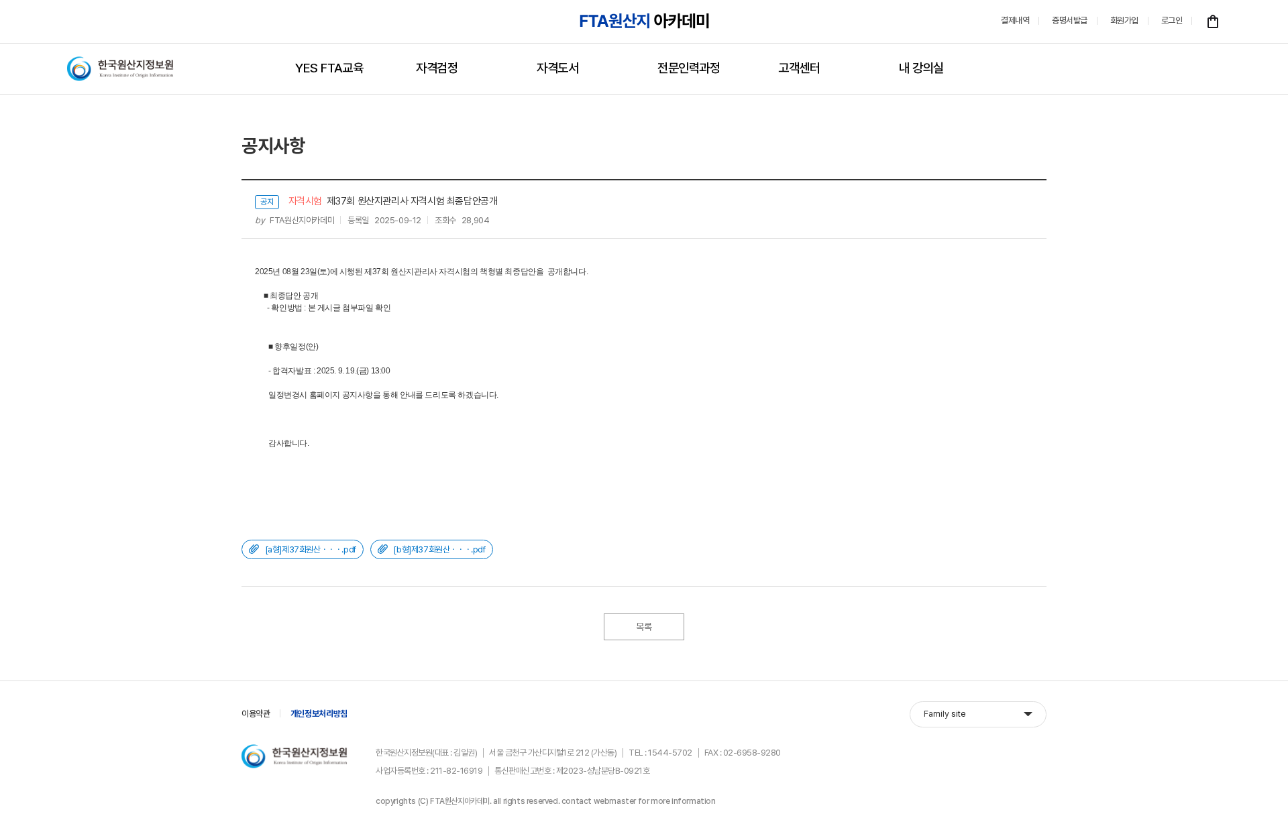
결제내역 (1015, 20)
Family (945, 714)
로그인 (1172, 20)
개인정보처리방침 (318, 714)
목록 (643, 627)
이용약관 (255, 714)
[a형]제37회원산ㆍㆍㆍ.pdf (310, 549)
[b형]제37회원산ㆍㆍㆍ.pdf (439, 549)
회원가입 (1124, 20)
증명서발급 (1069, 20)
